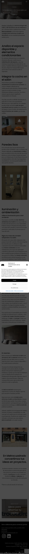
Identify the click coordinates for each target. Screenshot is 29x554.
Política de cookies (9, 290)
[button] (27, 264)
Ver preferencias (14, 287)
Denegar (14, 284)
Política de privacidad (18, 290)
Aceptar (14, 280)
